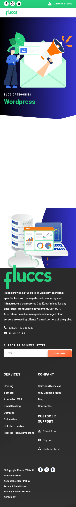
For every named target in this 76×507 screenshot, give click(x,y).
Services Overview (49, 386)
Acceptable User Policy (17, 480)
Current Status (63, 3)
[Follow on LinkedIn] (18, 3)
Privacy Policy (12, 491)
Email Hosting (12, 406)
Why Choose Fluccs (49, 392)
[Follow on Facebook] (6, 3)
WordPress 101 (27, 171)
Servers (8, 392)
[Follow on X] (12, 3)
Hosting (8, 386)
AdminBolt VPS (13, 399)
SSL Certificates (14, 426)
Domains (9, 412)
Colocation (10, 419)
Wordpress (32, 131)
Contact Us (44, 406)
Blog (40, 399)
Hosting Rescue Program (19, 432)
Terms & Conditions (15, 486)
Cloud (17, 131)
